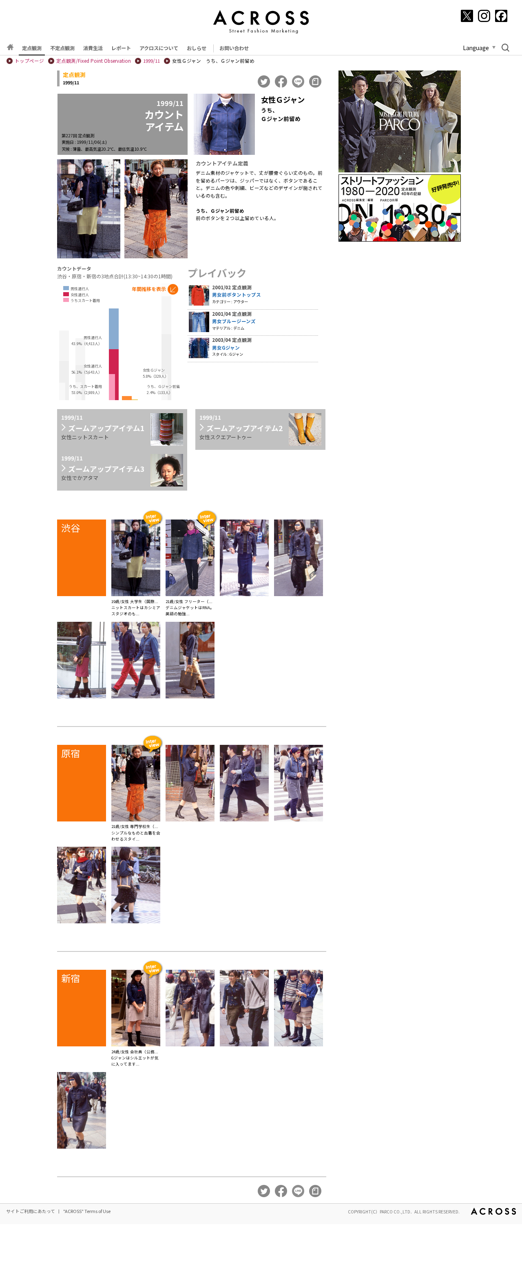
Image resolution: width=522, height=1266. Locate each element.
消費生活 (93, 48)
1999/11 (151, 60)
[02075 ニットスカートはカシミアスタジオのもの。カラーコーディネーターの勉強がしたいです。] (135, 559)
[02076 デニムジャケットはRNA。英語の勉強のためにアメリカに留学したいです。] (190, 559)
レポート (121, 48)
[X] (467, 16)
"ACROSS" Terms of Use (87, 1211)
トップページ (29, 60)
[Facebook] (501, 16)
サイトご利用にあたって (30, 1211)
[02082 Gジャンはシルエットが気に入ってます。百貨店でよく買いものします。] (135, 1009)
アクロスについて (158, 48)
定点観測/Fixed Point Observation (93, 60)
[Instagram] (484, 16)
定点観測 (32, 48)
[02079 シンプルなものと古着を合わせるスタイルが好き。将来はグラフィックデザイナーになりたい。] (135, 784)
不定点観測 (62, 48)
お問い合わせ (234, 48)
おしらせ (196, 48)
